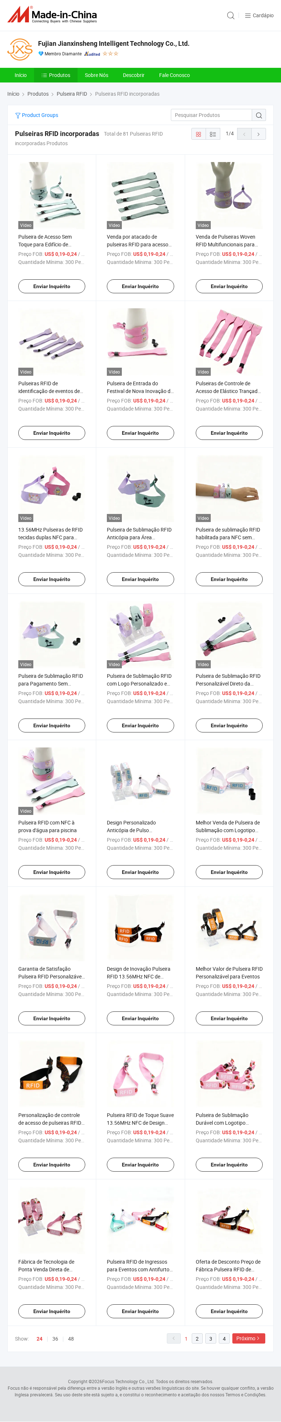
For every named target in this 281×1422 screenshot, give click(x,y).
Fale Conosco (174, 74)
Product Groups (39, 114)
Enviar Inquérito (51, 286)
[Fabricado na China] (53, 14)
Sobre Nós (96, 74)
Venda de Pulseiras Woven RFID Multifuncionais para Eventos (225, 244)
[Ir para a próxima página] (259, 133)
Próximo (245, 1338)
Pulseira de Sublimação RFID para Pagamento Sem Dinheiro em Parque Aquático (51, 683)
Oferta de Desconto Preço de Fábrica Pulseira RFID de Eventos (228, 1269)
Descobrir (134, 74)
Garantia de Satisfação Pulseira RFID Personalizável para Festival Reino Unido (50, 976)
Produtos (59, 74)
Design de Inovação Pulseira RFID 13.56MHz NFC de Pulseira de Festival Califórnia (140, 976)
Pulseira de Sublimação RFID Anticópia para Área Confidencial (139, 537)
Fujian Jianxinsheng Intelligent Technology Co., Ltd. (114, 43)
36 (55, 1338)
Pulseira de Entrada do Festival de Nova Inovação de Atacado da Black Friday (140, 391)
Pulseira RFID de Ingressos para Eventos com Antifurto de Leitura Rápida (138, 1269)
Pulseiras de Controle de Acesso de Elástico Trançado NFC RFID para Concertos (228, 391)
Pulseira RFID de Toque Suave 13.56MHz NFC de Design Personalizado (140, 1122)
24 (39, 1339)
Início (21, 74)
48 (71, 1338)
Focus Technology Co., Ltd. (128, 1381)
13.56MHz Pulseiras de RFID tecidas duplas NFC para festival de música (50, 537)
